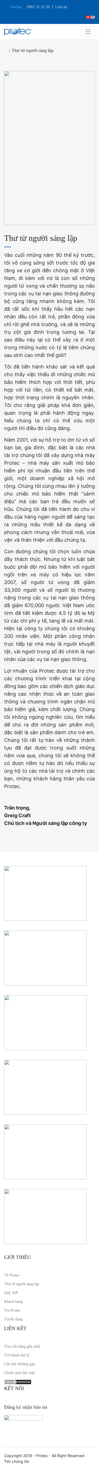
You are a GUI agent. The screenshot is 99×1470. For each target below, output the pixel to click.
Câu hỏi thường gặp (19, 1364)
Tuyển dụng (13, 1319)
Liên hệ (61, 7)
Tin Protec (12, 1310)
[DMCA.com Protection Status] (18, 1382)
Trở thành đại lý (16, 1355)
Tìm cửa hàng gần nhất (22, 1346)
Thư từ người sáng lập (21, 1284)
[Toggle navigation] (88, 31)
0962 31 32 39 (38, 7)
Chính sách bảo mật (19, 1373)
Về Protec (12, 1275)
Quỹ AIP (11, 1293)
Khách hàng (13, 1302)
